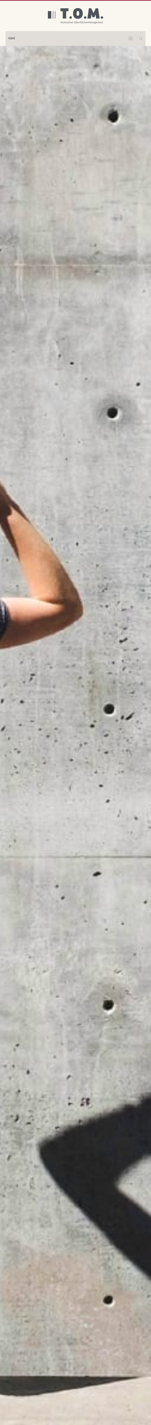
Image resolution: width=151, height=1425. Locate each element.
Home (11, 38)
